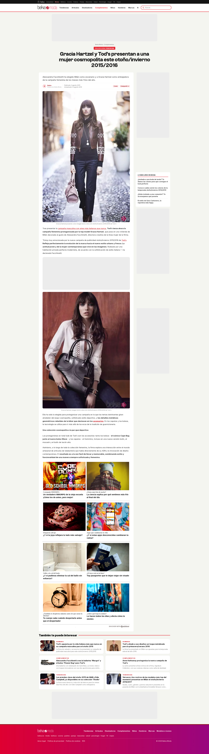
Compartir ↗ (125, 86)
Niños (112, 8)
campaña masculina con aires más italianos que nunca (82, 228)
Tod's (124, 240)
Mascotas (89, 2)
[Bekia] (41, 2)
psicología (95, 736)
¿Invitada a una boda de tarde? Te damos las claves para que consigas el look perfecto (153, 181)
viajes (111, 736)
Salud (95, 2)
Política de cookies (73, 741)
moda (47, 736)
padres (67, 736)
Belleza (63, 2)
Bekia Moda (99, 44)
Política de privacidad (56, 741)
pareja (73, 736)
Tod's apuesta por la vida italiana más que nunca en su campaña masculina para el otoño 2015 (79, 645)
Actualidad (49, 2)
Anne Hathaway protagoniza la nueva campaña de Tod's (145, 661)
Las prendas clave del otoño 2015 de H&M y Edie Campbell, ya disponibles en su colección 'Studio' (78, 678)
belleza (54, 736)
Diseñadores (87, 8)
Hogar (110, 2)
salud (88, 736)
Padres (75, 2)
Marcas (131, 8)
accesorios (98, 421)
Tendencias (64, 8)
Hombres (122, 8)
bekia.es (41, 736)
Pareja (82, 2)
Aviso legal (42, 741)
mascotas (81, 736)
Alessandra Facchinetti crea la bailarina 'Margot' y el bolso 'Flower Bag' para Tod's (78, 661)
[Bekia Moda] (47, 7)
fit (107, 736)
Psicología (102, 2)
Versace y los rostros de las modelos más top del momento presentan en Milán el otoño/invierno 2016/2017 (144, 679)
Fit (114, 2)
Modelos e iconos (164, 731)
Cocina (69, 2)
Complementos (101, 8)
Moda (57, 2)
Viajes (119, 2)
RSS (83, 741)
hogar (103, 736)
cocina (60, 736)
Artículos (75, 8)
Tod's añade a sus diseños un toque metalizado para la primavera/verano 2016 (144, 645)
